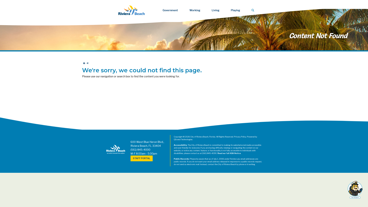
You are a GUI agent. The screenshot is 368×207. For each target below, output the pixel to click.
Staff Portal (141, 158)
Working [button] (194, 10)
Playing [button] (235, 10)
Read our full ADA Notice (229, 153)
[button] (253, 10)
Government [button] (170, 10)
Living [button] (215, 10)
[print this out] (83, 63)
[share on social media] (87, 63)
